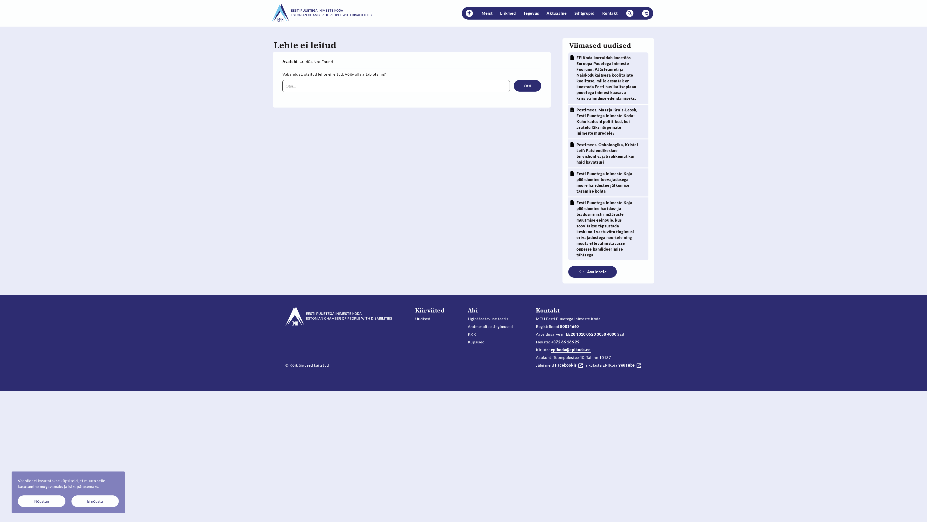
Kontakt (610, 13)
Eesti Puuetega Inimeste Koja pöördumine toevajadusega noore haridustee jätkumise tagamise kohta (604, 182)
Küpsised (476, 342)
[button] (469, 13)
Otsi (527, 85)
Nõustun (41, 501)
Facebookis (566, 365)
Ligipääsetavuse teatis (488, 318)
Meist (487, 13)
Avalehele (597, 271)
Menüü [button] (644, 13)
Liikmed (508, 13)
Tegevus (531, 13)
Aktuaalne (557, 13)
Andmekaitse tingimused (490, 326)
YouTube (626, 365)
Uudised (422, 318)
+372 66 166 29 (565, 342)
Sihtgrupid (585, 13)
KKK (472, 334)
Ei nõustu (95, 501)
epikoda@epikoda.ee (571, 349)
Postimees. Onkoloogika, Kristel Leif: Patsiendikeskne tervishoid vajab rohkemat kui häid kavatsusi (607, 153)
